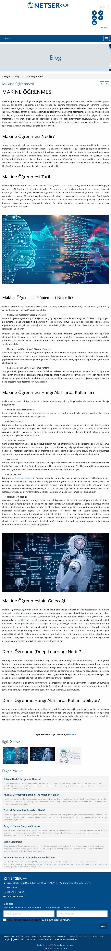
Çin (46, 507)
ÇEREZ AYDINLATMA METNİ (24, 939)
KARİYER (72, 936)
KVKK (80, 936)
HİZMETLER (36, 936)
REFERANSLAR (49, 936)
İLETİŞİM (6, 939)
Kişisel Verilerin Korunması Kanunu (24, 919)
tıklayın (72, 734)
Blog (17, 76)
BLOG (101, 936)
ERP (52, 945)
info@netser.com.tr (16, 896)
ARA (104, 7)
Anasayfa (5, 76)
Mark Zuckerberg (31, 616)
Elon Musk (15, 616)
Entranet (46, 945)
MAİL (95, 936)
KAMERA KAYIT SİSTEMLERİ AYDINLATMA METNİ (57, 939)
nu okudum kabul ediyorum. (38, 919)
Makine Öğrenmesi (34, 76)
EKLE (103, 926)
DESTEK (87, 936)
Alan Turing (66, 185)
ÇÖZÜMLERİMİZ (22, 936)
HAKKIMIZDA (8, 936)
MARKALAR (61, 936)
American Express (23, 478)
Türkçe (104, 27)
